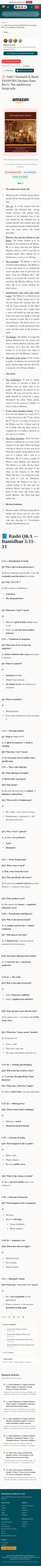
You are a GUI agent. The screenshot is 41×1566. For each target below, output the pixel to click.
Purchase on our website (20, 177)
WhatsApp (9, 70)
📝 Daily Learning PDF (25, 70)
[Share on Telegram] (14, 1317)
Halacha (3, 1508)
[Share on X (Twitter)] (18, 1317)
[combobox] (20, 14)
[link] (20, 26)
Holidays (24, 1515)
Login (3, 1512)
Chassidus (25, 1510)
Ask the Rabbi (5, 1526)
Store (3, 1531)
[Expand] (4, 1330)
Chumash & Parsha (27, 1505)
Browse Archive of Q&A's (9, 1529)
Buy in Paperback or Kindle (13, 172)
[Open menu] (8, 7)
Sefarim (24, 1512)
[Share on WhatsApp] (9, 1317)
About (3, 1510)
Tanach (24, 1508)
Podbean (24, 1522)
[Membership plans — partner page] (20, 7)
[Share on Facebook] (23, 1317)
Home (4, 23)
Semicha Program (6, 1522)
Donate (29, 2)
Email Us (5, 1543)
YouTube (24, 1524)
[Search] (37, 14)
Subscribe (4, 1515)
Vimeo (24, 1526)
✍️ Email (26, 66)
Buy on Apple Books (30, 172)
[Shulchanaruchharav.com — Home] (3, 7)
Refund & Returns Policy (8, 1535)
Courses (4, 1524)
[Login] (32, 7)
